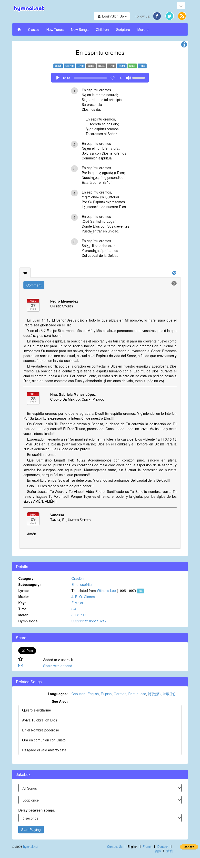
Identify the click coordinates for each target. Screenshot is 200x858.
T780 (142, 66)
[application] (100, 78)
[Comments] (25, 273)
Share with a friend (57, 665)
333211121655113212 (89, 620)
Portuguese (137, 693)
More (141, 29)
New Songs (80, 29)
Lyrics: (24, 590)
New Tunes (55, 29)
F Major (77, 602)
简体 (158, 851)
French (147, 846)
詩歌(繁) (154, 693)
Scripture (123, 29)
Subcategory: (29, 584)
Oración (77, 578)
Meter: (23, 614)
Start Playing (31, 829)
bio (140, 591)
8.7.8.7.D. (79, 614)
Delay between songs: (36, 810)
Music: (24, 596)
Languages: (58, 693)
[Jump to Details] (184, 45)
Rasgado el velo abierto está (44, 749)
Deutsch (163, 846)
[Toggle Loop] (112, 77)
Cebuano (78, 693)
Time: (23, 608)
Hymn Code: (28, 620)
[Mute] (128, 77)
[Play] (57, 77)
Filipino (106, 693)
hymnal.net (30, 846)
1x (121, 78)
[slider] (139, 77)
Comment (33, 285)
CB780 (69, 66)
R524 (122, 66)
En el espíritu (81, 584)
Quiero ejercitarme (36, 710)
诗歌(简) (169, 693)
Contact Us (114, 846)
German (120, 693)
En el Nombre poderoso (40, 730)
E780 (81, 66)
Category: (26, 578)
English (93, 693)
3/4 (73, 608)
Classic (33, 29)
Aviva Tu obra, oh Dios (39, 720)
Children (102, 29)
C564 (58, 66)
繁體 (169, 851)
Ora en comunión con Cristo (44, 740)
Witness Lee (106, 590)
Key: (22, 602)
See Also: (60, 701)
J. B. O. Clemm (83, 596)
